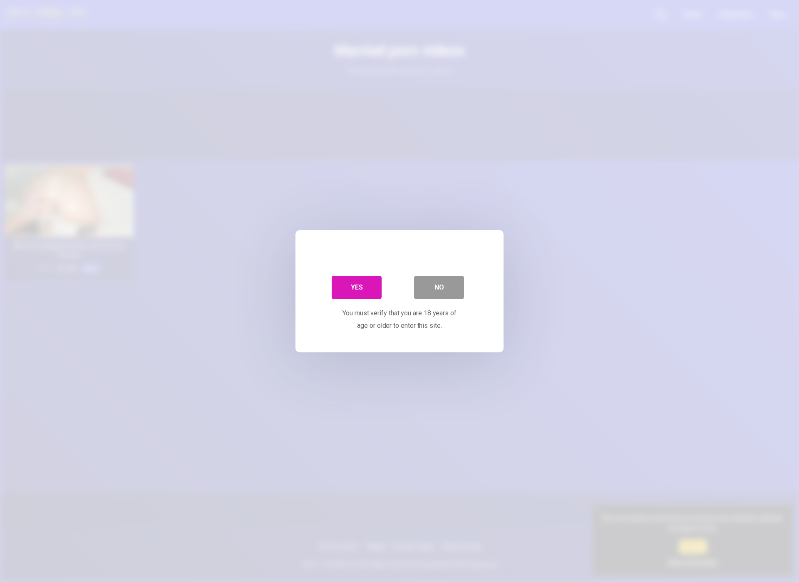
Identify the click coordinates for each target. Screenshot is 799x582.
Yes (357, 287)
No (439, 287)
